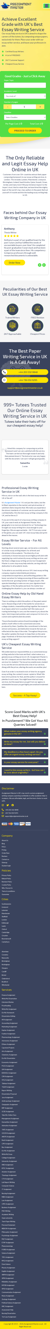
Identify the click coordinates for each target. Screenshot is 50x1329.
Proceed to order (25, 130)
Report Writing (7, 1090)
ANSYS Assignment (8, 1137)
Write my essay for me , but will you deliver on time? (24, 742)
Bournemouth (6, 939)
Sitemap (4, 862)
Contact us (5, 859)
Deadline (7, 112)
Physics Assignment (8, 1268)
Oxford (4, 929)
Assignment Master (12, 502)
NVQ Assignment (7, 1261)
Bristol (4, 975)
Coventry (5, 955)
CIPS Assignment (7, 1144)
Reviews (4, 856)
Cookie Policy (6, 885)
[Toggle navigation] (46, 5)
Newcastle (5, 958)
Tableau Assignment (8, 1083)
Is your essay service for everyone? (21, 762)
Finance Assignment (8, 995)
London (4, 920)
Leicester (5, 910)
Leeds (4, 926)
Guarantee (5, 894)
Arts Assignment (7, 1051)
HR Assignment (7, 1020)
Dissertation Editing (8, 1016)
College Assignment (8, 1158)
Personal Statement (8, 1225)
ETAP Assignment (8, 1242)
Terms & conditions (8, 891)
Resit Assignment (7, 1140)
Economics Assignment (9, 1062)
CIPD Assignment (8, 1204)
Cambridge (5, 932)
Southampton (6, 904)
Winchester (5, 985)
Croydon (5, 935)
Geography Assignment (10, 1104)
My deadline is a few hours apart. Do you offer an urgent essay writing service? (23, 753)
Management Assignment (10, 1118)
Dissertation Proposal (9, 1094)
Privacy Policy (6, 875)
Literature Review (8, 1002)
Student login (6, 866)
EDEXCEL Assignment (9, 1073)
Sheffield (5, 917)
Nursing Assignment (8, 1193)
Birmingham (6, 961)
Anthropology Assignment (11, 1101)
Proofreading (6, 1006)
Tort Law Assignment (9, 1317)
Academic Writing (8, 1214)
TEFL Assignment (7, 1257)
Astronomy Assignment (10, 1041)
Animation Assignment (9, 1125)
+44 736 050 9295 (27, 380)
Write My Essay (7, 1154)
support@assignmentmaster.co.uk (25, 387)
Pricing (4, 850)
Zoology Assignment (9, 1299)
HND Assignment (7, 1165)
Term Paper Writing (8, 1221)
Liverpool (5, 907)
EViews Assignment (8, 1044)
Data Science (6, 1264)
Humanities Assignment (10, 1122)
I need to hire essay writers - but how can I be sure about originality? (24, 771)
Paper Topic (9, 80)
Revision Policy (7, 882)
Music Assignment (8, 1296)
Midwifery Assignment (9, 1282)
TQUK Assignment (8, 1087)
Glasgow (5, 968)
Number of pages (11, 102)
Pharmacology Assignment (11, 1037)
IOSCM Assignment (8, 1133)
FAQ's (4, 847)
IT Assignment (7, 1189)
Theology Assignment (9, 1175)
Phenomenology (7, 1246)
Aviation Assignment (9, 1172)
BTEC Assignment (8, 1168)
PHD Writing (6, 1211)
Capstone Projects (8, 1048)
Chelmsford (6, 979)
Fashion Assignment (8, 1034)
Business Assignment (9, 1207)
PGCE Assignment (8, 1066)
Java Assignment (7, 1097)
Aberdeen (5, 951)
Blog (3, 844)
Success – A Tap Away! (25, 695)
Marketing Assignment (9, 1027)
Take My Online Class (9, 1115)
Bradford (5, 982)
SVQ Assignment (7, 1080)
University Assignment (9, 1161)
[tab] (25, 732)
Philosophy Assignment (10, 1232)
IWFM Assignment (8, 1275)
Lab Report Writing (8, 1182)
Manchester (6, 913)
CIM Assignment (7, 1076)
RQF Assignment (7, 1239)
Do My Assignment (8, 1151)
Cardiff (4, 972)
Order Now (14, 262)
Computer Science (8, 1186)
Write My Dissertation (9, 999)
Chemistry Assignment (9, 1055)
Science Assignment (8, 1253)
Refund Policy (6, 878)
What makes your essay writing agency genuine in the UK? (23, 732)
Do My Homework (8, 1013)
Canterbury (6, 942)
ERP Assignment (7, 1108)
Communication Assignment (11, 1292)
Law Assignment (7, 1200)
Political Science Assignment (11, 1303)
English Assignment (8, 1271)
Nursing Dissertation (9, 1313)
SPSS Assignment (7, 1289)
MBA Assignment (7, 1197)
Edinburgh (5, 923)
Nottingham (6, 964)
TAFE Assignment (8, 1130)
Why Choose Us (7, 888)
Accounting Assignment (10, 1023)
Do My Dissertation (8, 1058)
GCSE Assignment (8, 1111)
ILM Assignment (7, 1069)
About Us (5, 840)
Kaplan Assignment (8, 1030)
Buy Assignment (7, 1147)
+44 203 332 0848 (28, 372)
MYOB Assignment (8, 1285)
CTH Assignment (7, 1179)
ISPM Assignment (8, 1278)
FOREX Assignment (8, 1249)
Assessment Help (7, 1310)
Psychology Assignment (10, 1235)
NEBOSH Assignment (9, 1228)
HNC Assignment (7, 1306)
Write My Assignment (9, 1009)
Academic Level (10, 91)
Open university (7, 1218)
